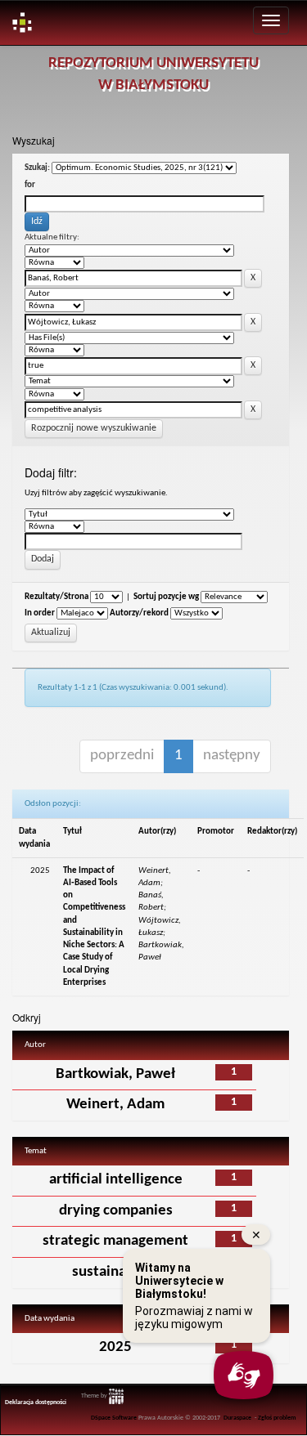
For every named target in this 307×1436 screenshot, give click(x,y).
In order (40, 613)
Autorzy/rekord (139, 613)
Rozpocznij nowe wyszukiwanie (93, 428)
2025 (115, 1347)
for (30, 185)
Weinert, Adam (115, 1104)
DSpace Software (114, 1418)
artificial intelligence (116, 1180)
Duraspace (237, 1418)
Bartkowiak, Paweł (115, 1074)
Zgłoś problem (277, 1418)
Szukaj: (37, 167)
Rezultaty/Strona (56, 597)
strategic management (115, 1241)
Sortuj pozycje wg (166, 597)
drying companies (116, 1211)
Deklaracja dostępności (35, 1402)
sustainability (116, 1272)
